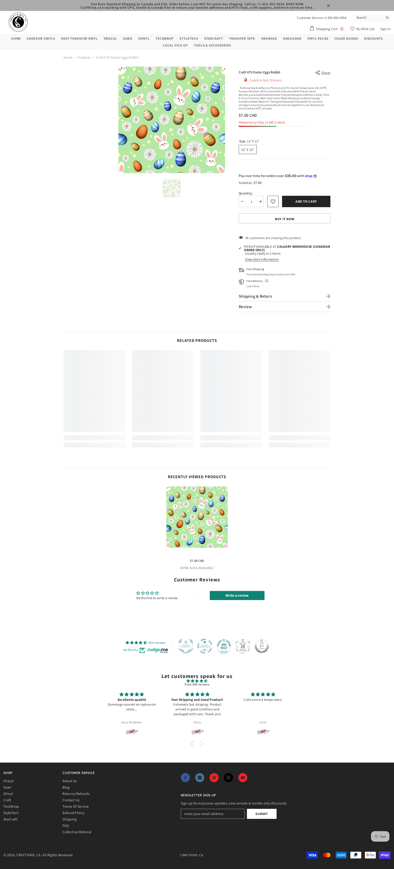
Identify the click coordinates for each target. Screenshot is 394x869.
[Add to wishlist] (273, 201)
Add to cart (307, 201)
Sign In (385, 29)
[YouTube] (242, 777)
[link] (94, 437)
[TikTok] (228, 777)
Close (328, 6)
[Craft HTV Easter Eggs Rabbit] (197, 517)
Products (84, 57)
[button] (193, 743)
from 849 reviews (197, 684)
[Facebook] (185, 777)
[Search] (372, 17)
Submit (261, 814)
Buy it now (284, 219)
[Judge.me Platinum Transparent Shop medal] (204, 646)
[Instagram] (199, 777)
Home (68, 57)
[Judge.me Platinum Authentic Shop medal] (186, 646)
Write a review (237, 595)
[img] (197, 681)
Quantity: (246, 193)
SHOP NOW (294, 4)
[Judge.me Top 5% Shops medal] (261, 646)
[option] (171, 120)
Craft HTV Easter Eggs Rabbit (197, 554)
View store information (262, 259)
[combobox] (369, 17)
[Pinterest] (214, 777)
